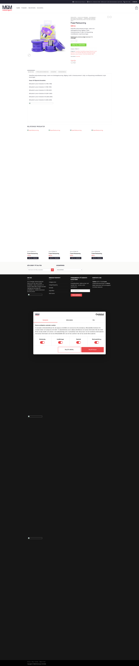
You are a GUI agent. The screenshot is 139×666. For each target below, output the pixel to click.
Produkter (24, 8)
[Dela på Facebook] (72, 62)
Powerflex (78, 51)
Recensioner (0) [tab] (62, 71)
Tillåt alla (93, 349)
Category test (52, 282)
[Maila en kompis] (74, 62)
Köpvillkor (51, 290)
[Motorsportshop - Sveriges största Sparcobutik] (7, 8)
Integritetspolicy (53, 285)
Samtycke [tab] (45, 320)
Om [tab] (94, 320)
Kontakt (51, 287)
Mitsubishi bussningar (76, 18)
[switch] (60, 342)
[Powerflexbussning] (37, 189)
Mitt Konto (52, 293)
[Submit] (52, 269)
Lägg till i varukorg (78, 45)
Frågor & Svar (42, 661)
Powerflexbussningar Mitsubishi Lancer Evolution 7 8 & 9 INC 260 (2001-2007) (83, 19)
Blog (33, 661)
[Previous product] (111, 17)
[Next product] (108, 17)
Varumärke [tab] (53, 71)
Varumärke (40, 8)
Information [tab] (69, 320)
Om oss (29, 661)
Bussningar (92, 17)
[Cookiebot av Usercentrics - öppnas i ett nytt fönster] (97, 315)
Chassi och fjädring (83, 17)
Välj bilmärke (31, 8)
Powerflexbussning (32, 253)
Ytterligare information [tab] (42, 71)
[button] (135, 2)
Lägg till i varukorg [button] (32, 258)
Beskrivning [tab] (31, 72)
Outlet (18, 8)
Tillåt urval (69, 349)
